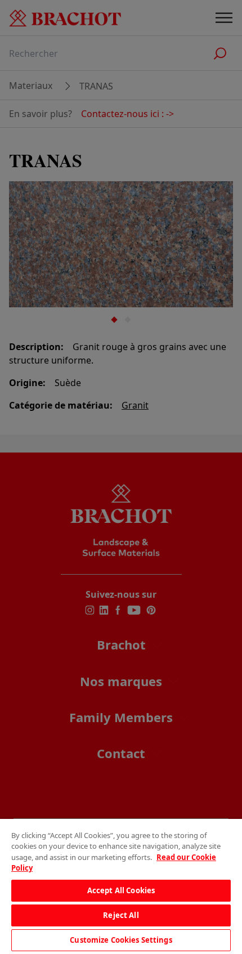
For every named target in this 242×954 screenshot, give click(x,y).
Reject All (120, 915)
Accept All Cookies (121, 890)
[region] (121, 886)
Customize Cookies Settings (121, 940)
